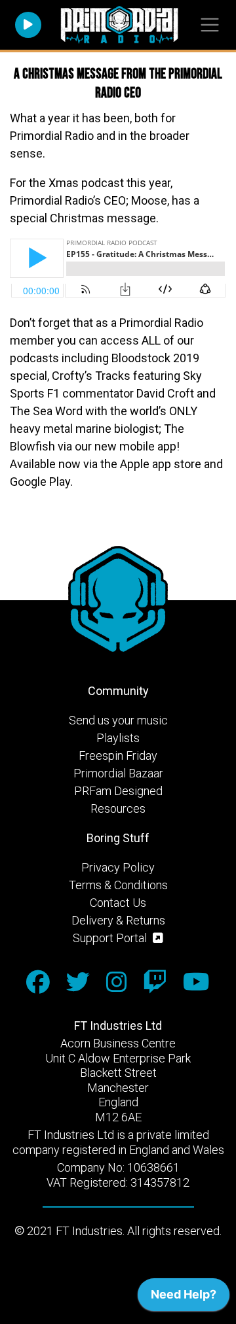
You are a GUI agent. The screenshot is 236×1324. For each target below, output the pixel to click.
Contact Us (118, 902)
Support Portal (111, 938)
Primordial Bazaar (118, 773)
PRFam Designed (118, 791)
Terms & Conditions (118, 885)
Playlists (118, 738)
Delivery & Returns (118, 920)
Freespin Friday (118, 755)
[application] (183, 1298)
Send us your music (118, 720)
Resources (118, 808)
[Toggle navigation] (209, 25)
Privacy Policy (118, 867)
